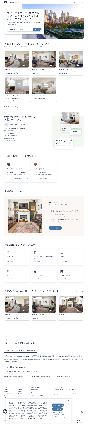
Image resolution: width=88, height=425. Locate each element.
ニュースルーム (7, 393)
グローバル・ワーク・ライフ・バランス (77, 390)
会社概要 (6, 389)
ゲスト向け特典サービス (23, 396)
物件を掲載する (34, 389)
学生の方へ (20, 393)
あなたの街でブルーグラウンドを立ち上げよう (61, 390)
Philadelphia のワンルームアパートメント (13, 376)
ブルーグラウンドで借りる (37, 395)
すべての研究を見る (76, 393)
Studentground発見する (44, 178)
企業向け (20, 391)
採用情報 (6, 391)
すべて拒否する (57, 409)
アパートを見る (55, 228)
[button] (5, 411)
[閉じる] (68, 400)
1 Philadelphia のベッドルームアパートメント (41, 376)
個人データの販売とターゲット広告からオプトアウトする (58, 414)
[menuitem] (20, 351)
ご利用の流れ (21, 389)
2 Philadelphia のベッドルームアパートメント (67, 376)
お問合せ (6, 398)
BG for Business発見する (17, 178)
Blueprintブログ (7, 396)
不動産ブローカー (55, 397)
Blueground (7, 339)
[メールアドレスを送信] (82, 411)
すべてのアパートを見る (11, 106)
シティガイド (21, 398)
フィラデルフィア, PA (16, 339)
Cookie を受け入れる (58, 405)
